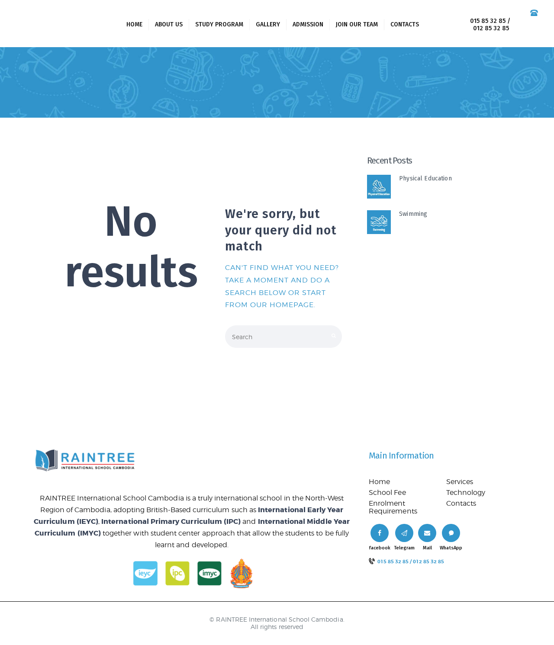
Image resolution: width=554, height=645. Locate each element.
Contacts (461, 503)
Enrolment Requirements (393, 507)
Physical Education (425, 178)
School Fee (387, 492)
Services (459, 482)
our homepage (282, 305)
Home (379, 482)
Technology (466, 492)
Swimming (413, 214)
